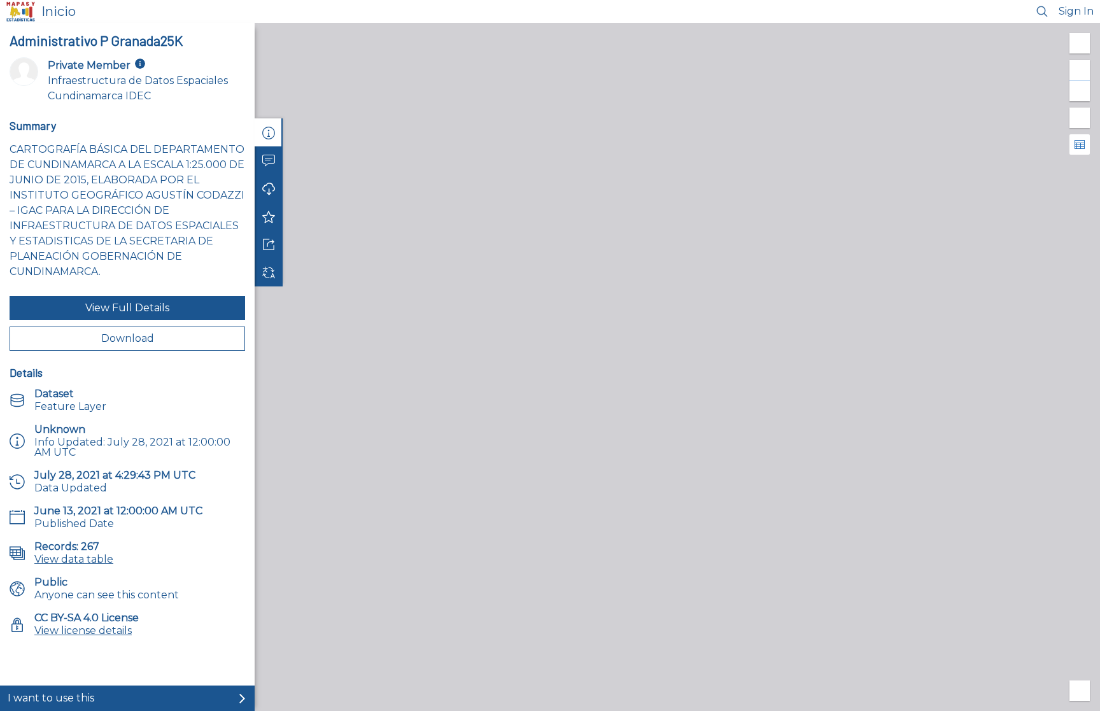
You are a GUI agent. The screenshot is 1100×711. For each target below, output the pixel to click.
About (269, 132)
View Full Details (127, 308)
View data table (73, 559)
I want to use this (51, 698)
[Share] (269, 244)
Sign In (1076, 11)
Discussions (269, 160)
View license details (83, 630)
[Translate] (269, 272)
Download (127, 338)
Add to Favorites (269, 216)
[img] (140, 63)
